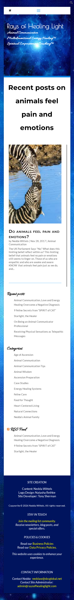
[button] (71, 3)
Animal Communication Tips (29, 366)
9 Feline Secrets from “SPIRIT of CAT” (35, 310)
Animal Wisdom (23, 371)
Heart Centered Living (26, 405)
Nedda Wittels (20, 241)
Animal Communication (27, 360)
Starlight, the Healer (25, 315)
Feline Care (20, 394)
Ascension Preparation (27, 377)
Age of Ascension (23, 354)
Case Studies (21, 383)
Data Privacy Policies (42, 547)
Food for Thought (23, 400)
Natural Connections (25, 411)
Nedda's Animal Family (26, 417)
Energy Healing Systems (27, 388)
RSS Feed (18, 429)
